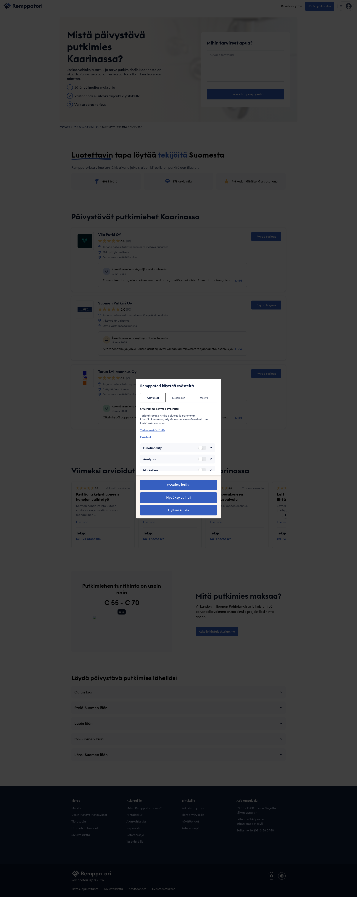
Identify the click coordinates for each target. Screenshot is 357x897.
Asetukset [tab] (153, 397)
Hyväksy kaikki (178, 485)
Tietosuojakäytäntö (152, 430)
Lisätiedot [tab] (178, 397)
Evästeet (145, 437)
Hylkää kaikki (178, 510)
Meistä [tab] (204, 397)
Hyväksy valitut (178, 497)
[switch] (202, 448)
